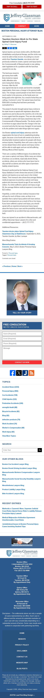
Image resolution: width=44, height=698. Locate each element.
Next (20, 266)
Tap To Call (12, 7)
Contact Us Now (22, 362)
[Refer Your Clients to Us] (22, 542)
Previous (6, 266)
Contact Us (22, 657)
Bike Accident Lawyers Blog (13, 493)
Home (7, 26)
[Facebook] (13, 373)
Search (40, 450)
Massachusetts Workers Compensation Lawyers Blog (21, 474)
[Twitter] (19, 373)
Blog (5, 415)
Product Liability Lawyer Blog (13, 489)
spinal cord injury (18, 133)
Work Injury (8, 432)
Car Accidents (9, 395)
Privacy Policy (22, 645)
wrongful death (9, 407)
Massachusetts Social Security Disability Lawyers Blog (21, 480)
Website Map (22, 663)
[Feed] (31, 373)
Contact (22, 26)
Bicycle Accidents (10, 411)
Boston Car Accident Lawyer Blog (15, 464)
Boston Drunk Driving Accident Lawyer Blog (19, 468)
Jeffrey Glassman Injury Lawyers (27, 689)
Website (22, 639)
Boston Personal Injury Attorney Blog (22, 18)
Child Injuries (9, 399)
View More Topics (9, 436)
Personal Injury (13, 253)
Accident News (10, 387)
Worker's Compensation (13, 428)
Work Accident (9, 424)
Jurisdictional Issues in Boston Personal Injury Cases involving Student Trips (20, 525)
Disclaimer (22, 651)
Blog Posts (22, 668)
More (36, 26)
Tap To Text (32, 7)
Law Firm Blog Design (21, 695)
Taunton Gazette (17, 59)
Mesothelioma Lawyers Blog (13, 485)
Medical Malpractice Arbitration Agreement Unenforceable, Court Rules (18, 519)
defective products (11, 419)
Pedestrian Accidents (12, 403)
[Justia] (25, 373)
